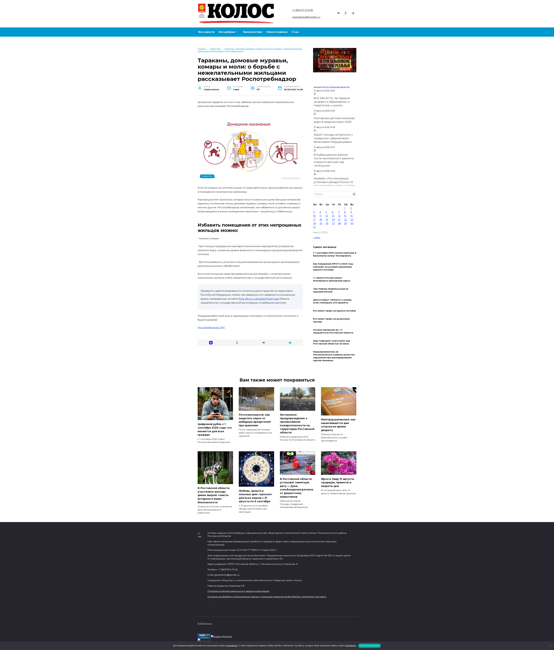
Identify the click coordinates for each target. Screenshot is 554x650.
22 (345, 219)
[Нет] (550, 645)
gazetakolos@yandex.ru (306, 17)
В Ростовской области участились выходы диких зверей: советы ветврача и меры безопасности (214, 495)
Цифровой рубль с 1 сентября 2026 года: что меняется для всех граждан (215, 429)
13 (333, 215)
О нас (295, 32)
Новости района (277, 32)
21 (339, 219)
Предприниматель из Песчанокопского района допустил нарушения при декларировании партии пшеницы (334, 356)
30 (351, 223)
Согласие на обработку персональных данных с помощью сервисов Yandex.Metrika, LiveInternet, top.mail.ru (266, 596)
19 (327, 219)
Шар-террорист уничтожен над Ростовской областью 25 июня (331, 342)
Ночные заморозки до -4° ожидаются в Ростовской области (333, 331)
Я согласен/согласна (370, 645)
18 (321, 219)
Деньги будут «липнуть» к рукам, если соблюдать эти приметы (332, 301)
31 (314, 227)
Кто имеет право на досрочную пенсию (331, 320)
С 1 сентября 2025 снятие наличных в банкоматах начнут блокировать (334, 254)
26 (327, 223)
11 (320, 215)
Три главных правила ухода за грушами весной (330, 290)
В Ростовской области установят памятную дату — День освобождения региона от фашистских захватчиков (296, 487)
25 (321, 223)
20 (333, 219)
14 (339, 215)
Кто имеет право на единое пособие (334, 310)
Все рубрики (227, 32)
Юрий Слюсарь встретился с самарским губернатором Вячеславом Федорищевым (333, 138)
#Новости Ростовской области (331, 87)
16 (351, 215)
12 (327, 215)
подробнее (232, 645)
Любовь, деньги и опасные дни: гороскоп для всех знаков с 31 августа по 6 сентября (255, 496)
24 (314, 223)
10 (314, 215)
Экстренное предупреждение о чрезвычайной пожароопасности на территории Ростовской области (297, 423)
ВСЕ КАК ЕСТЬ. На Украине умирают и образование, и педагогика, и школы (332, 102)
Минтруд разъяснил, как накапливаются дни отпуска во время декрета (338, 425)
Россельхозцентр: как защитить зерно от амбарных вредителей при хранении (255, 420)
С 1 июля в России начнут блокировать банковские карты (331, 279)
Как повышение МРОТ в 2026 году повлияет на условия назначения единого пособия (333, 267)
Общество (207, 176)
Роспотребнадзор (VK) (211, 327)
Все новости (206, 32)
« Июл (316, 237)
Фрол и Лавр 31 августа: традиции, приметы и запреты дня (337, 482)
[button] (211, 342)
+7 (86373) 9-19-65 (302, 10)
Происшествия (252, 32)
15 (345, 215)
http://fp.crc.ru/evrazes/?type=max (259, 298)
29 (345, 223)
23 (351, 219)
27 (333, 223)
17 (314, 219)
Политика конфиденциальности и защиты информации (238, 591)
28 (339, 223)
